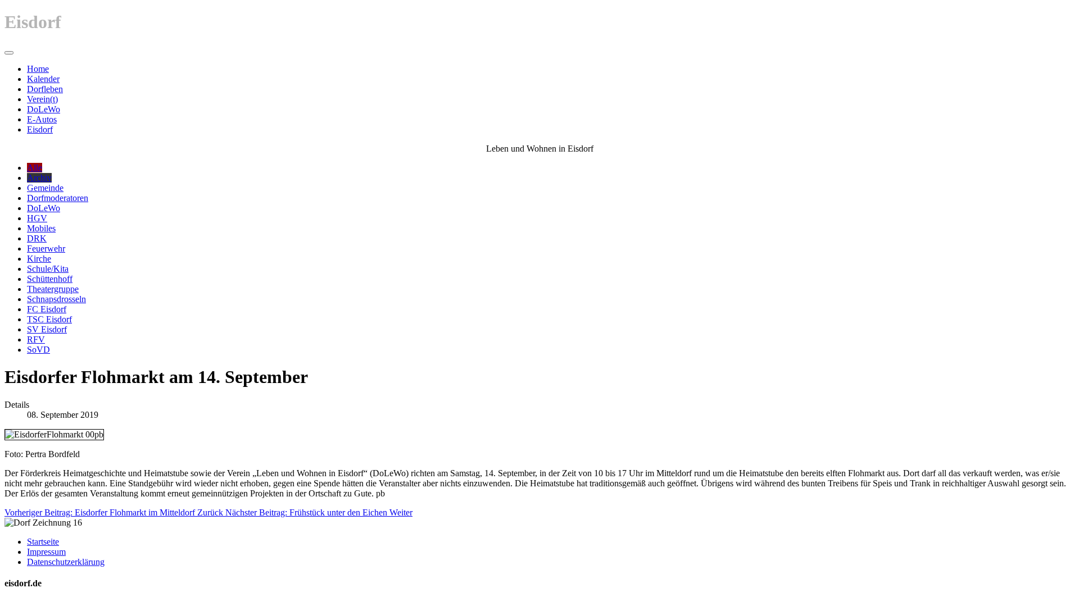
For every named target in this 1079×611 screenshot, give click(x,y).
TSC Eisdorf (49, 319)
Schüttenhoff (49, 279)
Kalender (43, 79)
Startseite (43, 541)
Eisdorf (40, 129)
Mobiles (41, 228)
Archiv (39, 178)
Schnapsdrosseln (56, 299)
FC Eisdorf (46, 309)
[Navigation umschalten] (8, 52)
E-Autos (42, 119)
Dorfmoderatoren (57, 198)
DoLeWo (43, 109)
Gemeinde (45, 188)
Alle (34, 167)
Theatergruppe (53, 289)
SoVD (38, 349)
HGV (37, 218)
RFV (36, 339)
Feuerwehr (46, 248)
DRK (37, 238)
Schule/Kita (48, 268)
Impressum (46, 552)
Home (38, 69)
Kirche (39, 258)
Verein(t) (42, 99)
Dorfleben (45, 89)
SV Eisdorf (47, 329)
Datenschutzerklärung (66, 562)
